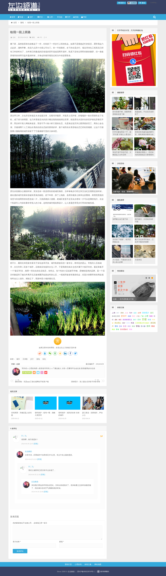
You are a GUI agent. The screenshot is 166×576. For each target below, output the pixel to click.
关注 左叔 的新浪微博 (45, 372)
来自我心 (117, 323)
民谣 (132, 323)
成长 (116, 320)
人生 (126, 313)
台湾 (139, 313)
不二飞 (23, 436)
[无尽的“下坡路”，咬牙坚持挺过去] (122, 237)
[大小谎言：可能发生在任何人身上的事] (122, 257)
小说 (138, 316)
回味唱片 (145, 313)
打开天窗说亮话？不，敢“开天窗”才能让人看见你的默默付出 (122, 134)
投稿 (77, 17)
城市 (18, 359)
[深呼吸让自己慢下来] (122, 216)
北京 (135, 313)
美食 (133, 326)
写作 (130, 313)
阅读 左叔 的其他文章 (27, 372)
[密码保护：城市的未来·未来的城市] (69, 409)
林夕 (123, 323)
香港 (130, 329)
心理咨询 (78, 564)
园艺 (152, 313)
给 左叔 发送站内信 (41, 372)
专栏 (31, 17)
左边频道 (24, 6)
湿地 (38, 359)
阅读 (153, 326)
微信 (143, 3)
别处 (60, 17)
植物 (128, 323)
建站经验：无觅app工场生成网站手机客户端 (32, 380)
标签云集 (88, 564)
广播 (142, 316)
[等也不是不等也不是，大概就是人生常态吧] (122, 150)
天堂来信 (138, 260)
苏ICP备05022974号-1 (86, 571)
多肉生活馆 (116, 316)
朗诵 (149, 320)
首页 (13, 17)
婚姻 (129, 316)
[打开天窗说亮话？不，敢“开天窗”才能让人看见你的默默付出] (122, 129)
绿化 (44, 359)
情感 (151, 316)
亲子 (117, 313)
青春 (117, 329)
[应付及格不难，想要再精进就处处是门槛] (122, 109)
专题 (21, 17)
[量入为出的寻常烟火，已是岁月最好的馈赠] (144, 237)
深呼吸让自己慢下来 (120, 219)
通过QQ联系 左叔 (38, 372)
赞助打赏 (68, 564)
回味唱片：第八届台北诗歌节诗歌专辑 (85, 380)
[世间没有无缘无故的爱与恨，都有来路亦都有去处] (144, 129)
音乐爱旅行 (124, 329)
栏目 (41, 17)
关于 (68, 17)
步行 (32, 359)
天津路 (25, 359)
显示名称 (17, 542)
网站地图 (97, 564)
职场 (138, 326)
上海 (113, 313)
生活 (124, 326)
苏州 (148, 326)
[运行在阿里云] (103, 571)
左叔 (14, 37)
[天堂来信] (144, 257)
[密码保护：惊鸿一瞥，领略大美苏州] (46, 409)
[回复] (36, 444)
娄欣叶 (124, 316)
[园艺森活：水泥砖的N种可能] (144, 216)
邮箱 (61, 542)
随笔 (22, 23)
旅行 (134, 320)
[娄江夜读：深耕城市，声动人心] (93, 409)
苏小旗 (143, 326)
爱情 (116, 326)
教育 (120, 320)
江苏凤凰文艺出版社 (142, 323)
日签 (144, 319)
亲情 (122, 313)
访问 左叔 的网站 (34, 372)
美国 (129, 326)
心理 (51, 17)
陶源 (113, 329)
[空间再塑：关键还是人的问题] (22, 409)
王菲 (120, 326)
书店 (85, 17)
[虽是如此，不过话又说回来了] (144, 109)
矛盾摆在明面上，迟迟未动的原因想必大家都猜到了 (144, 154)
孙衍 (133, 316)
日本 (139, 320)
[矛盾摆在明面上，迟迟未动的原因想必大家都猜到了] (144, 150)
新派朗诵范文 (127, 320)
